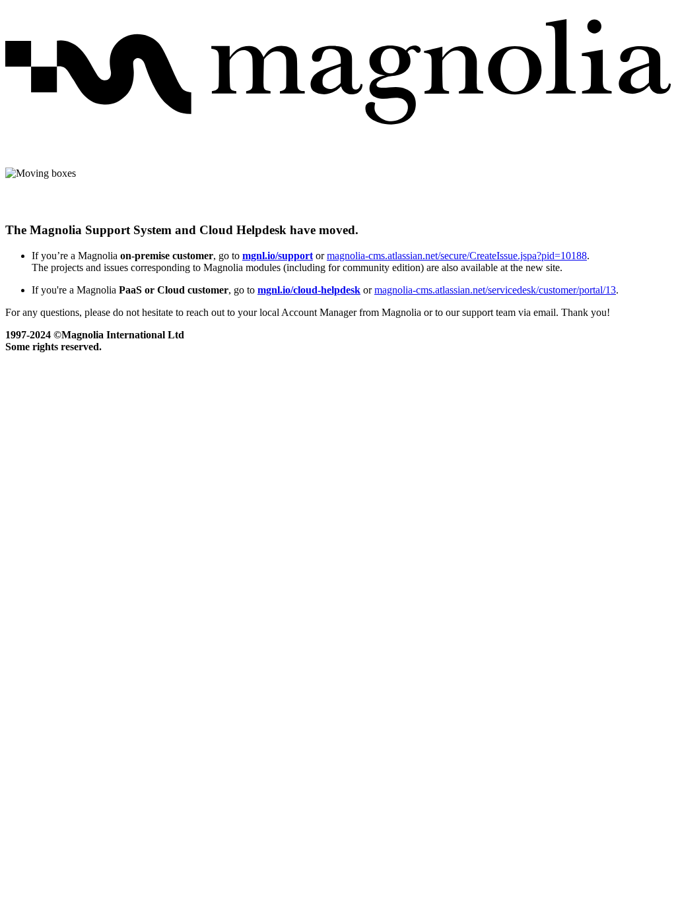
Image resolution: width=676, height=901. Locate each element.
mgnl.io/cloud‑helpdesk (308, 289)
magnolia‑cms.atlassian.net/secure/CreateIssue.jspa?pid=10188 (457, 255)
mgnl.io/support (277, 255)
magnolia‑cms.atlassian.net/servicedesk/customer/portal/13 (495, 289)
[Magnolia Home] (338, 134)
